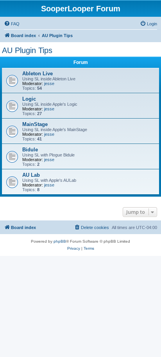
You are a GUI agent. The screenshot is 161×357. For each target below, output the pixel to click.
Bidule (30, 150)
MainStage (35, 124)
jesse (49, 83)
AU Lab (31, 175)
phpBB (60, 241)
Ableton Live (37, 73)
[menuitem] (12, 23)
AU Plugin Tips (27, 50)
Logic (29, 99)
